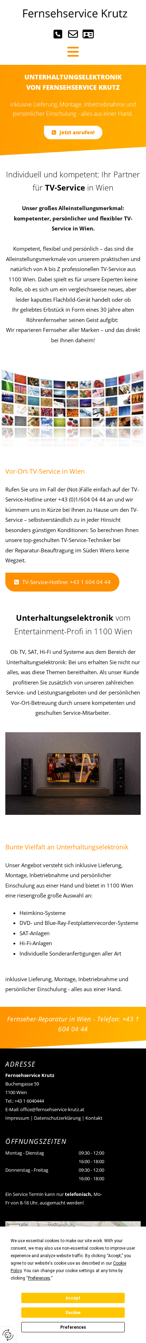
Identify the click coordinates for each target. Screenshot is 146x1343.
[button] (73, 132)
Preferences (73, 1327)
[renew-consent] (8, 1335)
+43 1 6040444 (29, 1101)
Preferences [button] (39, 1278)
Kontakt (93, 1118)
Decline (73, 1312)
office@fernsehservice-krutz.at (52, 1109)
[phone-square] (58, 35)
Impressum (17, 1118)
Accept (73, 1298)
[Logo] (73, 13)
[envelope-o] (73, 35)
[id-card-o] (88, 35)
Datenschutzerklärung (57, 1118)
